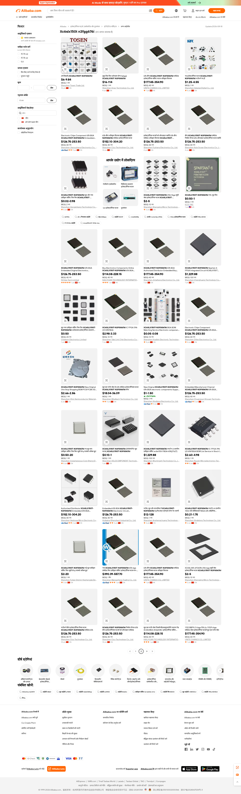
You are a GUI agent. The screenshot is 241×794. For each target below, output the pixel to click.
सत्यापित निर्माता (108, 717)
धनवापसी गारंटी (67, 723)
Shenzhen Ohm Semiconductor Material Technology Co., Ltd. (79, 399)
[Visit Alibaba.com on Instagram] (202, 749)
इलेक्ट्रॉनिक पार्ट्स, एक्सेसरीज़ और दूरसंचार (85, 26)
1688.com (92, 781)
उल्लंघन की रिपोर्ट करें (151, 744)
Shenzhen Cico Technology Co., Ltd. (117, 147)
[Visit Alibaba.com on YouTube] (208, 749)
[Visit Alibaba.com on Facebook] (186, 749)
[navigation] (37, 339)
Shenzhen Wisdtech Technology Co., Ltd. (120, 399)
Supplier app (132, 769)
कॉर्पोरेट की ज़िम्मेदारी (28, 728)
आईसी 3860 (47, 692)
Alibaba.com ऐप (147, 769)
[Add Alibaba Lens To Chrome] (56, 769)
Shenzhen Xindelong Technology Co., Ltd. (203, 520)
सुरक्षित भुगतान (67, 717)
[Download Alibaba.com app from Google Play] (210, 769)
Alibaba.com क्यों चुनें (29, 717)
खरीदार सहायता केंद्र (151, 717)
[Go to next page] (152, 651)
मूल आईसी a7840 (65, 692)
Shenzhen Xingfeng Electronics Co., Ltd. (161, 401)
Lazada (121, 781)
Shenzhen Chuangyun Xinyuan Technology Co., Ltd (203, 399)
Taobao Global (132, 781)
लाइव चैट (147, 723)
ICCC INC (189, 204)
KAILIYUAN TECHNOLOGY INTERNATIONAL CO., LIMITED (120, 280)
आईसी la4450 (105, 692)
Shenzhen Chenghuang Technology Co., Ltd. (203, 280)
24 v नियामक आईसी (84, 217)
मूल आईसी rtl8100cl (189, 692)
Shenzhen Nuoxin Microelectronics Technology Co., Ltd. (203, 461)
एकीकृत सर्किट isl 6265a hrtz (145, 692)
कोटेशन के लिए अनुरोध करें (112, 723)
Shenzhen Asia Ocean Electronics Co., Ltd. (203, 147)
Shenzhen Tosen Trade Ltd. (72, 85)
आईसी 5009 (119, 217)
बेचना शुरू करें (189, 723)
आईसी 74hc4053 (200, 217)
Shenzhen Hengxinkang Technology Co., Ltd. (79, 207)
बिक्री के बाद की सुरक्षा (69, 733)
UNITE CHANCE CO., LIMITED (156, 88)
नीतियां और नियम (68, 744)
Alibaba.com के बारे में (30, 712)
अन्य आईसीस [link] (125, 26)
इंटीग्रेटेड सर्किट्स (110, 26)
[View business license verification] (145, 789)
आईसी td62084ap (85, 692)
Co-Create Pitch (28, 723)
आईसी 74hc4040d (210, 692)
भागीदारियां (187, 739)
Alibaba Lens (33, 769)
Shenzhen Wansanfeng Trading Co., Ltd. (119, 580)
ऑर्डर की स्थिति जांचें (191, 728)
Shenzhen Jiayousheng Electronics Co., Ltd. (79, 147)
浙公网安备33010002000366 (166, 790)
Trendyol (150, 781)
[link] (237, 767)
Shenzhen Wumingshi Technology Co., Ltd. (162, 461)
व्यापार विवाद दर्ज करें (151, 728)
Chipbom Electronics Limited (73, 339)
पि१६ (23, 698)
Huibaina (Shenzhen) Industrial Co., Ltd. (119, 520)
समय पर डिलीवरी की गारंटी (71, 728)
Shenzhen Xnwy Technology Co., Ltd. (118, 88)
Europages (161, 781)
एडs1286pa (102, 217)
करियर (23, 733)
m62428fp (135, 217)
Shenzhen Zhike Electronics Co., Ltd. (200, 339)
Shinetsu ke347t (28, 692)
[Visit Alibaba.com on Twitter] (197, 749)
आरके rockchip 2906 (154, 217)
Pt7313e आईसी (70, 223)
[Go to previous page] (129, 651)
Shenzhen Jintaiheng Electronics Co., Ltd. (161, 280)
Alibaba (63, 26)
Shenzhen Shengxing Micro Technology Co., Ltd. (162, 207)
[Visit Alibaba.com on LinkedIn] (191, 749)
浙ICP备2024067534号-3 (192, 790)
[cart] (185, 11)
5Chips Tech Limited (70, 280)
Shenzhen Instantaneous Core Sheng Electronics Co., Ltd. (79, 461)
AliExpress (80, 781)
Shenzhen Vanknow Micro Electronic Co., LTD (79, 520)
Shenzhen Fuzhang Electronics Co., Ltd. (161, 147)
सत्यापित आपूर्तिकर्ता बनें (192, 733)
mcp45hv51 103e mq (91, 223)
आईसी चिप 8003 (168, 692)
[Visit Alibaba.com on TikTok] (214, 749)
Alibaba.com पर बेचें (192, 717)
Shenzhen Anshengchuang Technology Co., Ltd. (162, 520)
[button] (150, 10)
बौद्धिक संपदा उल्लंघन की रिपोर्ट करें (155, 739)
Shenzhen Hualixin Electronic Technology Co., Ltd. (162, 339)
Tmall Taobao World (106, 781)
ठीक (51, 88)
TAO (142, 781)
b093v (67, 217)
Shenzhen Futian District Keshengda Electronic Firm (79, 580)
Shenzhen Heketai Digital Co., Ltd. (199, 88)
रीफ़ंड (146, 733)
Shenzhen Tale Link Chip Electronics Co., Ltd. (120, 339)
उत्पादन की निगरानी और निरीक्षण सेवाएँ (75, 739)
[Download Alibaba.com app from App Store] (189, 769)
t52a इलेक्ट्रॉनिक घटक (177, 217)
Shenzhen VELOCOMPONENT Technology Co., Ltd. (120, 461)
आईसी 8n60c (122, 692)
